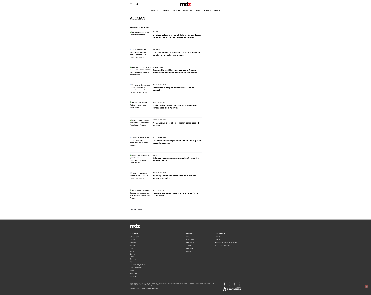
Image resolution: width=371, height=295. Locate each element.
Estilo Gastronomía (136, 268)
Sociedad (176, 10)
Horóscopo (190, 240)
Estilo (217, 10)
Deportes (207, 10)
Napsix (188, 251)
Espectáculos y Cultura (137, 265)
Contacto (217, 240)
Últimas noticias (135, 237)
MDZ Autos (133, 273)
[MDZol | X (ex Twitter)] (239, 284)
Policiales (187, 10)
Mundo (198, 10)
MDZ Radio (190, 242)
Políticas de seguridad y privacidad (225, 242)
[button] (131, 4)
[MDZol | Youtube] (234, 284)
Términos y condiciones (222, 245)
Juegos (188, 245)
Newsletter (133, 276)
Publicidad (217, 237)
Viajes (132, 270)
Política (154, 10)
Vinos (132, 251)
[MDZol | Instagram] (229, 284)
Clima (188, 237)
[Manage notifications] (366, 286)
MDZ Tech (189, 248)
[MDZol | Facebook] (224, 284)
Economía (165, 10)
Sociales (132, 254)
